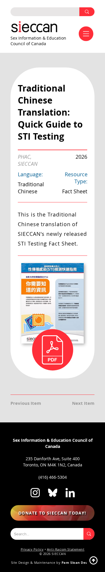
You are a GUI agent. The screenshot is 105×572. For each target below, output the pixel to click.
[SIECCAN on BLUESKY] (53, 493)
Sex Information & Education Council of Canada (38, 40)
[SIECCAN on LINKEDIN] (70, 493)
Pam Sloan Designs (78, 562)
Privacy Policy (32, 549)
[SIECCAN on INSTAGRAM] (35, 493)
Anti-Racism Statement (66, 549)
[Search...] (88, 534)
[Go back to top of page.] (93, 560)
